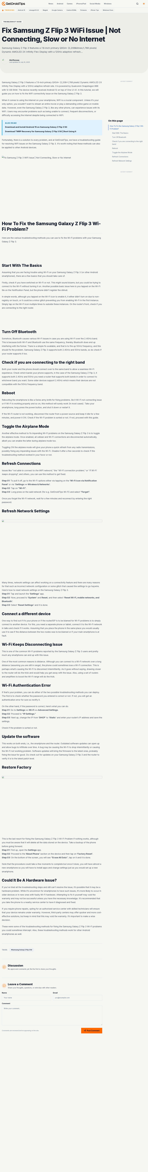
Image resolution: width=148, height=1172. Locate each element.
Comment (6, 1003)
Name (4, 993)
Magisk (45, 10)
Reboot (115, 148)
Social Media (95, 4)
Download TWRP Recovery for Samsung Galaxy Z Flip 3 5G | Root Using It (40, 131)
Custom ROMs (71, 10)
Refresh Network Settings (122, 161)
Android (60, 4)
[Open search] (137, 3)
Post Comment (93, 1031)
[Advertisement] (52, 253)
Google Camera (57, 10)
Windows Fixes (108, 10)
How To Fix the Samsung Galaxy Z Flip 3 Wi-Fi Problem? (127, 127)
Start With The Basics (120, 133)
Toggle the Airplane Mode (122, 152)
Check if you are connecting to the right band (127, 142)
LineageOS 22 (34, 10)
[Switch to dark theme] (144, 3)
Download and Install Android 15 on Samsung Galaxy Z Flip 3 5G (36, 127)
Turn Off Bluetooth (119, 137)
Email (55, 993)
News (51, 4)
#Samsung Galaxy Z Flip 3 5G (21, 950)
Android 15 (21, 10)
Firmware (83, 10)
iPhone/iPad (81, 4)
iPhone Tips (95, 10)
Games (69, 4)
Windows (107, 4)
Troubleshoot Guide (12, 22)
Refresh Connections (120, 157)
